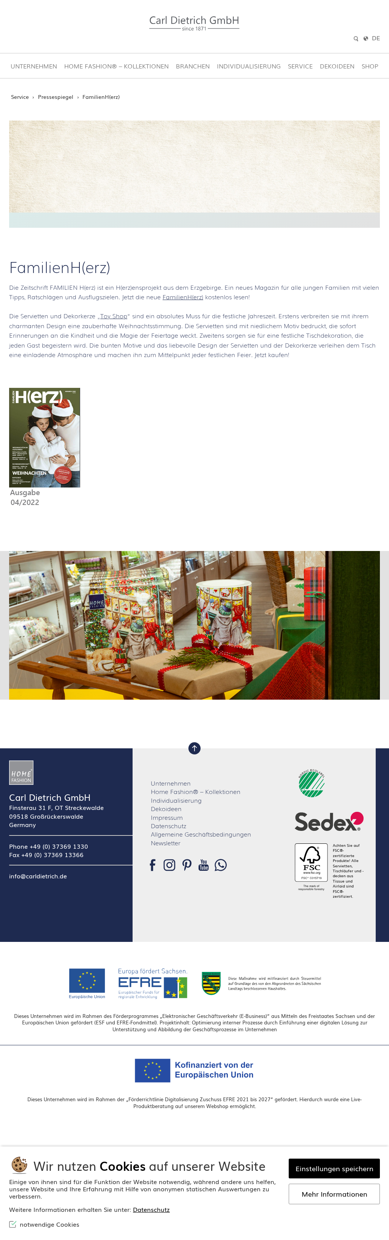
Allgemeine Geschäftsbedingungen (201, 833)
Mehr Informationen (334, 1194)
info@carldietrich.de (38, 876)
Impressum (167, 817)
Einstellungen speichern (334, 1168)
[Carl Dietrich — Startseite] (194, 23)
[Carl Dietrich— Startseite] (71, 773)
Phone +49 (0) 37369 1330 (48, 846)
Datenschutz (168, 825)
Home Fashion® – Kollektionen (116, 65)
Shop (370, 65)
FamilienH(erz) (183, 296)
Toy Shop (113, 315)
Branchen (193, 65)
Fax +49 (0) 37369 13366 (46, 854)
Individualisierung (249, 65)
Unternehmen (34, 65)
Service (300, 65)
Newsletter (165, 842)
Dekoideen (337, 65)
